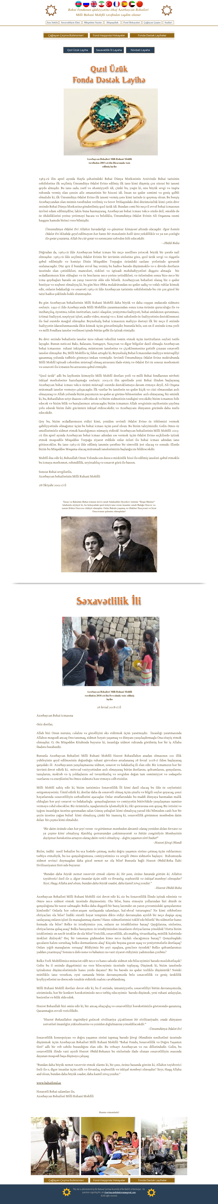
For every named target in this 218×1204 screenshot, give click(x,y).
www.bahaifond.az (49, 1083)
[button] (140, 50)
